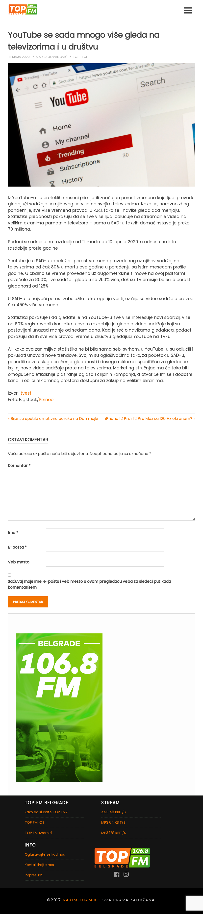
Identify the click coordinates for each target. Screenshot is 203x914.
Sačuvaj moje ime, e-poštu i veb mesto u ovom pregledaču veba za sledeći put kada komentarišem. (89, 584)
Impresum (34, 875)
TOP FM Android (38, 832)
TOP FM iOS (34, 822)
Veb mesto (18, 562)
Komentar (19, 465)
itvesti (25, 393)
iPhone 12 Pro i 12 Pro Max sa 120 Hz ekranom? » (150, 418)
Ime (13, 532)
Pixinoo (46, 400)
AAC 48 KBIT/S (113, 812)
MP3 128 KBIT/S (113, 832)
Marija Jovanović (52, 56)
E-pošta (17, 547)
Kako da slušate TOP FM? (46, 812)
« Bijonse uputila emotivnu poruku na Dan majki (53, 418)
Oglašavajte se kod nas (45, 854)
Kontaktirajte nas (39, 864)
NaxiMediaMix (80, 900)
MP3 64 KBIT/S (113, 822)
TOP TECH (80, 56)
